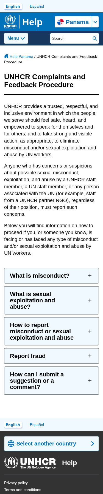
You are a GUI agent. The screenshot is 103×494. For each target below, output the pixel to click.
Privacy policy (16, 483)
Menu (13, 38)
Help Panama (21, 56)
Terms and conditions (22, 489)
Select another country (46, 444)
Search (95, 38)
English (13, 6)
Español (37, 6)
